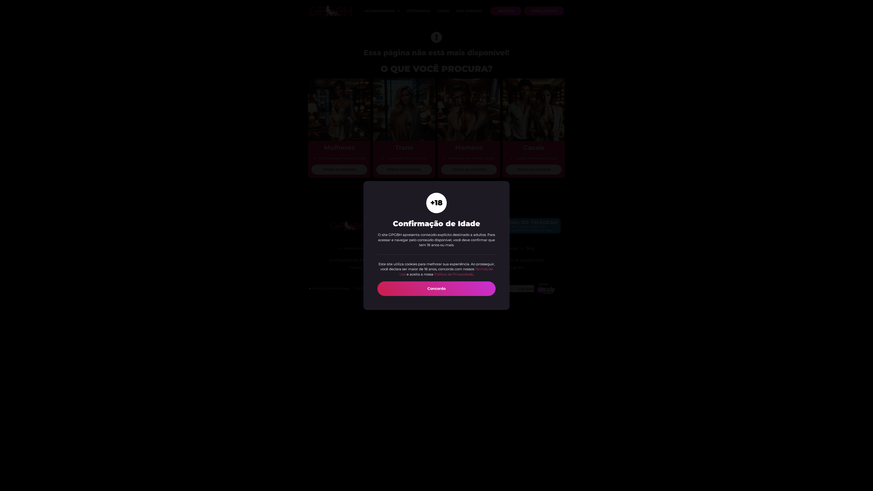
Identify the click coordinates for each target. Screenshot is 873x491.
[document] (436, 245)
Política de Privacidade (453, 274)
